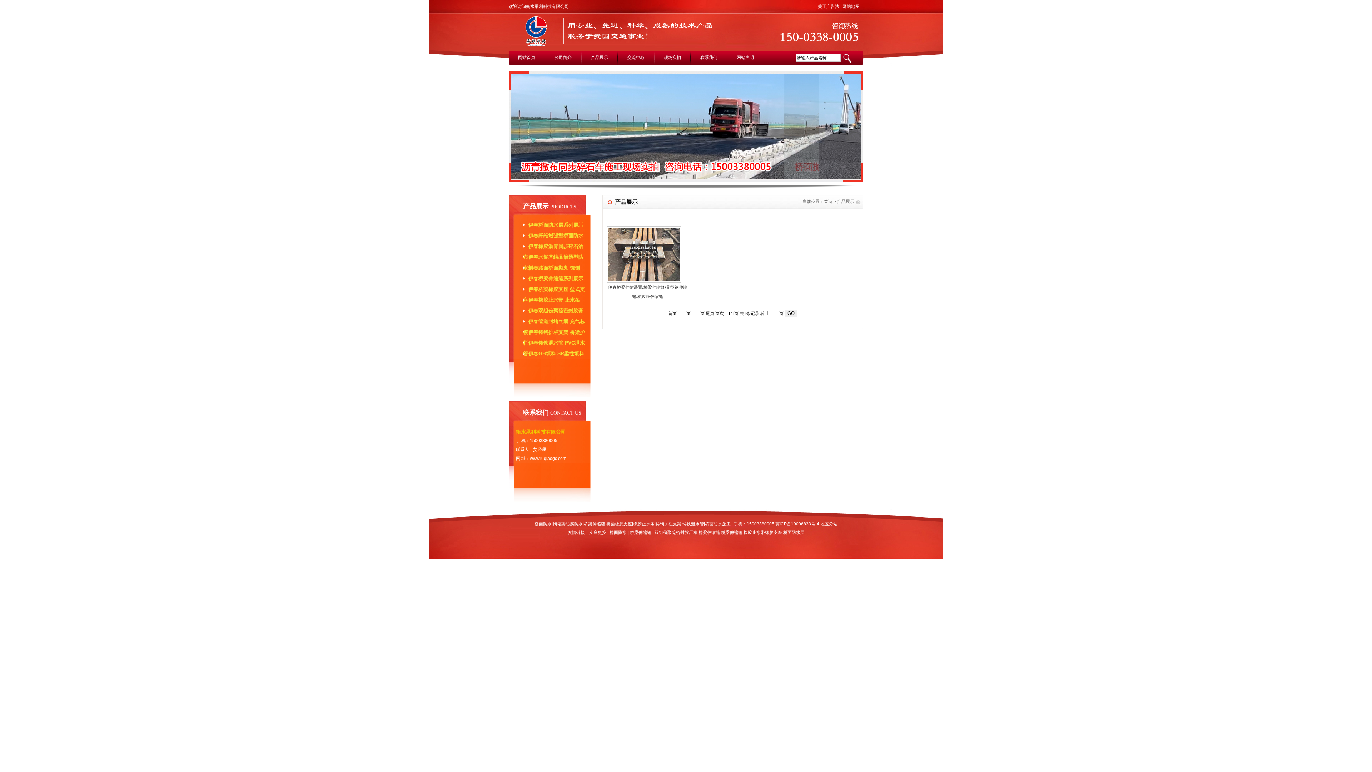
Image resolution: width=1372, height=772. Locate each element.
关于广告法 (828, 6)
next (853, 130)
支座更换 (597, 532)
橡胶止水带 (754, 532)
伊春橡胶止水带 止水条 (554, 300)
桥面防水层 (794, 532)
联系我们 (708, 57)
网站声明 (745, 57)
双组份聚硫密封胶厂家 (676, 532)
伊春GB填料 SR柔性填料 (556, 353)
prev (519, 130)
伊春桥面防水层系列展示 (555, 225)
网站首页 (526, 57)
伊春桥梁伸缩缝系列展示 (555, 278)
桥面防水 (618, 532)
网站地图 (851, 6)
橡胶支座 (773, 532)
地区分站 (828, 523)
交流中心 (636, 57)
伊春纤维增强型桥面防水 (555, 235)
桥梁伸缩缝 (640, 532)
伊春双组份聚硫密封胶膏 (555, 310)
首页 (828, 201)
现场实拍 (672, 57)
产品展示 (599, 57)
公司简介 (563, 57)
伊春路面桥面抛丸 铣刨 (554, 268)
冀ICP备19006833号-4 (797, 523)
